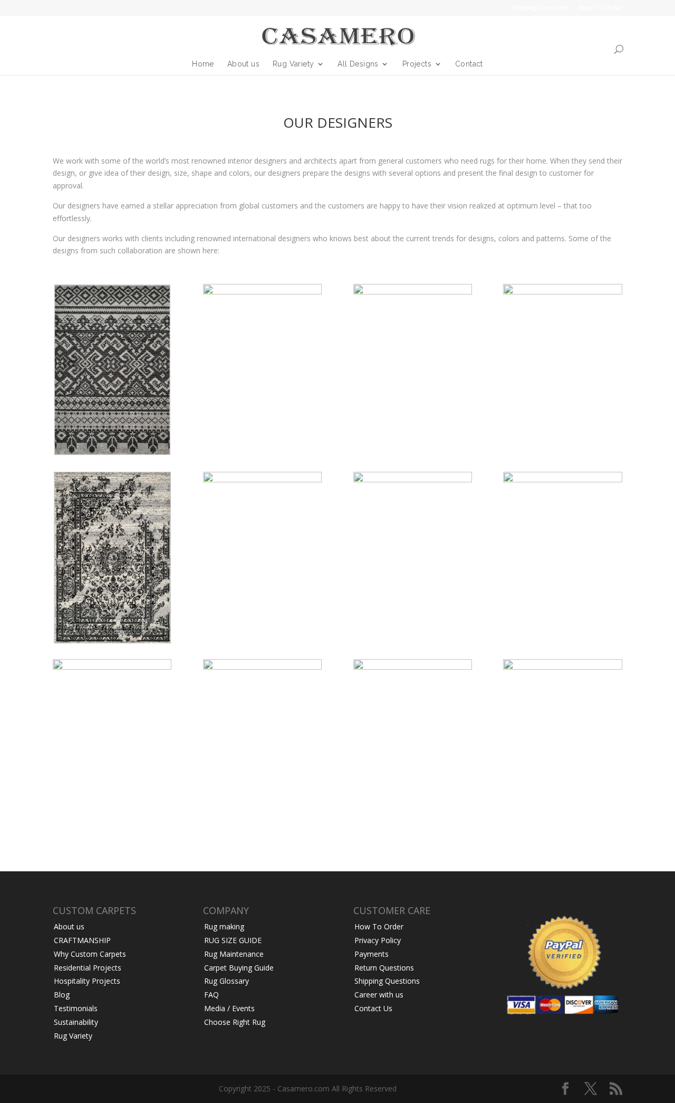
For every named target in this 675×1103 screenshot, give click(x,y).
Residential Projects (87, 968)
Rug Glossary (226, 981)
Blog (62, 995)
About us (243, 64)
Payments (371, 954)
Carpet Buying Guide (239, 968)
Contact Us (373, 1008)
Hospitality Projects (87, 981)
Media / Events (229, 1008)
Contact (469, 64)
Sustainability (76, 1022)
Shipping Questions (540, 8)
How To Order (600, 8)
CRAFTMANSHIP (82, 940)
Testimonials (76, 1008)
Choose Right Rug (234, 1022)
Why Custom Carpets (90, 954)
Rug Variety (293, 64)
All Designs (358, 64)
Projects (416, 64)
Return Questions (384, 968)
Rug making (224, 926)
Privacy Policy (377, 940)
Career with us (378, 995)
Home (203, 64)
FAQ (211, 995)
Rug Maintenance (234, 954)
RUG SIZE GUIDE (233, 940)
